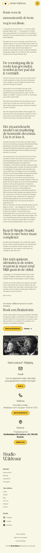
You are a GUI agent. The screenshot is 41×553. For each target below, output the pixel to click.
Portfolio (5, 494)
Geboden (5, 504)
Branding (5, 475)
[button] (37, 3)
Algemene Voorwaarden (20, 537)
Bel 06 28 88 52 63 (20, 413)
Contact (5, 507)
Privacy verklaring (20, 534)
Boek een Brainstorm (12, 329)
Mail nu (20, 386)
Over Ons (5, 501)
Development (6, 478)
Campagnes (6, 482)
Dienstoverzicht (7, 472)
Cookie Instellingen (20, 541)
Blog (4, 498)
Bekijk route (20, 442)
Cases (5, 491)
